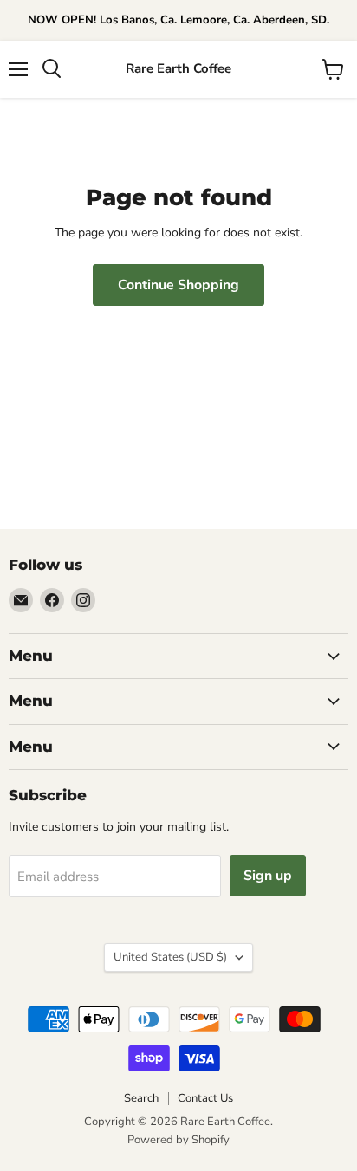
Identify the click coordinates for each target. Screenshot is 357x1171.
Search (141, 1098)
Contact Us (205, 1098)
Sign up (267, 875)
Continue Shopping (178, 284)
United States (170, 957)
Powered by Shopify (178, 1140)
